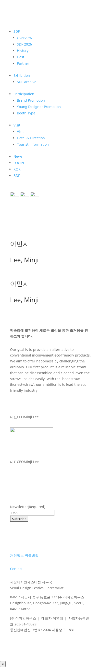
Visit (16, 125)
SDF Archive (26, 81)
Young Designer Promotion (39, 106)
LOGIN (18, 162)
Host (20, 57)
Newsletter (27, 506)
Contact (16, 568)
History (22, 50)
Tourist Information (33, 144)
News (18, 156)
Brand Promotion (31, 100)
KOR (17, 169)
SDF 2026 (24, 44)
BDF (16, 175)
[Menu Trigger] (17, 198)
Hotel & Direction (31, 138)
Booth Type (26, 113)
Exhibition (21, 75)
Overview (24, 37)
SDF (16, 31)
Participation (23, 94)
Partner (23, 63)
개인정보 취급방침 (24, 555)
